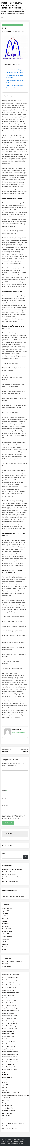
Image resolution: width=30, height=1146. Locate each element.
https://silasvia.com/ (8, 990)
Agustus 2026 (6, 911)
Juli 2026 (5, 913)
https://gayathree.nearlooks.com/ (11, 1126)
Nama (4, 790)
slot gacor (5, 1090)
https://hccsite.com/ (8, 1031)
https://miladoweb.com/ (9, 1018)
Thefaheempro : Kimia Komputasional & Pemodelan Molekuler (11, 5)
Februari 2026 (6, 926)
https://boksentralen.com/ (9, 1056)
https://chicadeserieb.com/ (10, 1054)
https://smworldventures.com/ (11, 985)
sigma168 (5, 1085)
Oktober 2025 (6, 934)
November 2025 (7, 931)
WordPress (11, 1143)
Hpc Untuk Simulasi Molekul (10, 881)
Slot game (5, 1103)
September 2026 (7, 908)
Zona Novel (8, 833)
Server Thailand (7, 1077)
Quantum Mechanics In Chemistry (12, 869)
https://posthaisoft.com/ (9, 1003)
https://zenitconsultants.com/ (10, 974)
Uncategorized (6, 966)
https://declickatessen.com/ (10, 1051)
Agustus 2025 (6, 939)
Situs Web (5, 805)
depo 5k (4, 1080)
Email (4, 798)
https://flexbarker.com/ (9, 1046)
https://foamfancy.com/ (9, 1044)
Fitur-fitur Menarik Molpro (14, 70)
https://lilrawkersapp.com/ (9, 1021)
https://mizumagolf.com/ (9, 1015)
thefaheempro (7, 31)
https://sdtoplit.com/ (8, 995)
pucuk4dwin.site (7, 1105)
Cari (3, 853)
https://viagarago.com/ (8, 982)
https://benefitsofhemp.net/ (10, 1062)
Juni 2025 (5, 944)
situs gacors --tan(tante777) (10, 1110)
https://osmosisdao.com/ (9, 1005)
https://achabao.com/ (8, 1067)
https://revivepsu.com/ (8, 998)
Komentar (6, 769)
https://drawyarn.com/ (8, 1049)
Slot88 (4, 1072)
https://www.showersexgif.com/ (11, 980)
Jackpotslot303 (6, 1097)
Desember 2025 (6, 929)
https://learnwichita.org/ (9, 1026)
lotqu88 (5, 1074)
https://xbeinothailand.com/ (10, 977)
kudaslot (4, 1087)
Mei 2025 (5, 946)
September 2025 (7, 936)
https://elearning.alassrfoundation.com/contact (15, 1095)
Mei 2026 (5, 918)
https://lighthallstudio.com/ (10, 1023)
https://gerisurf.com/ (8, 1036)
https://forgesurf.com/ (8, 1041)
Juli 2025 (5, 941)
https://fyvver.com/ (7, 1039)
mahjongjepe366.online (9, 1108)
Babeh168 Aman (7, 1113)
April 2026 (5, 921)
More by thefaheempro (18, 732)
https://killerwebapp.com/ (9, 1028)
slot (3, 1118)
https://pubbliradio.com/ (9, 1000)
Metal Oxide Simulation (9, 874)
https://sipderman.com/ (9, 987)
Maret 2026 (5, 923)
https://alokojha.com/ (8, 1064)
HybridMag (19, 1143)
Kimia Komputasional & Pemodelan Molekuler (13, 25)
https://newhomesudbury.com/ (11, 1008)
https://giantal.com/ (8, 1033)
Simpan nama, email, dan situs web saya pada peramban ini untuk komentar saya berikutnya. (14, 816)
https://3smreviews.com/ (9, 1069)
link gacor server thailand (9, 1128)
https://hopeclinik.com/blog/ (10, 1092)
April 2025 (5, 949)
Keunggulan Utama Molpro (14, 72)
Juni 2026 (5, 916)
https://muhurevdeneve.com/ (10, 1010)
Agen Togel (5, 1082)
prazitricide (5, 1100)
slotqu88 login (6, 1115)
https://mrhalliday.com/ (9, 1013)
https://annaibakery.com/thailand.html (13, 1123)
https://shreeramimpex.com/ (10, 992)
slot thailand (5, 1121)
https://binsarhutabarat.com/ (10, 1059)
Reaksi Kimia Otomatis (8, 872)
